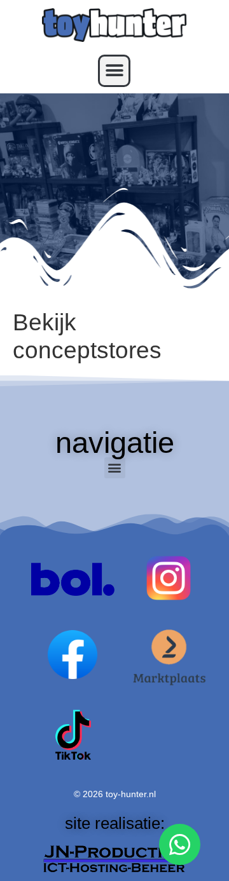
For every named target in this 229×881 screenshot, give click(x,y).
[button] (114, 71)
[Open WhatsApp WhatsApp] (179, 844)
